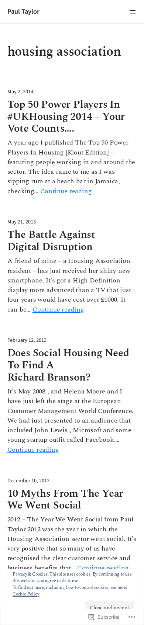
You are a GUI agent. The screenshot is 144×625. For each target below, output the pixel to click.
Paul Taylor (23, 11)
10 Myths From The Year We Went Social (65, 500)
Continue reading (66, 191)
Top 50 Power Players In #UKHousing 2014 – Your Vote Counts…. (66, 117)
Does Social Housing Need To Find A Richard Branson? (68, 365)
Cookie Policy (26, 594)
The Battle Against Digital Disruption (51, 241)
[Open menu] (132, 11)
